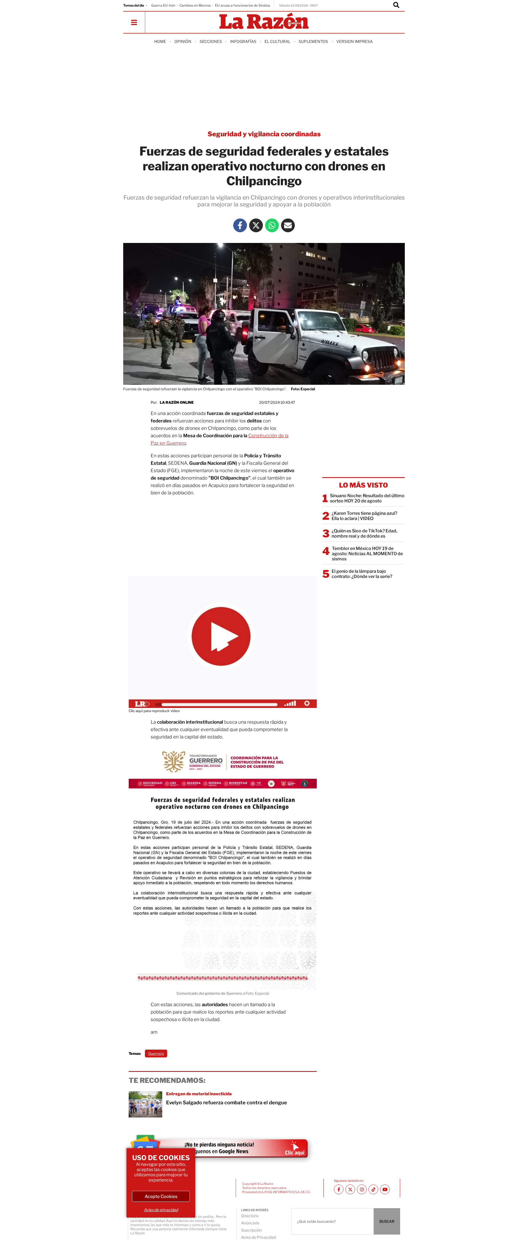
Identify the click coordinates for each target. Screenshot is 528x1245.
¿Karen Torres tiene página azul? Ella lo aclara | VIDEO (364, 516)
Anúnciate (250, 1223)
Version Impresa (354, 41)
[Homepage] (264, 21)
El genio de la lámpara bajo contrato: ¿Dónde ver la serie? (362, 574)
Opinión (182, 41)
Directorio (249, 1215)
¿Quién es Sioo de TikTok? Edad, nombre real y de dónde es (364, 533)
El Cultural (277, 41)
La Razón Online (177, 402)
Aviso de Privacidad (258, 1237)
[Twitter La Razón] (256, 225)
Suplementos (313, 41)
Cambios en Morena (195, 5)
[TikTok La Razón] (373, 1189)
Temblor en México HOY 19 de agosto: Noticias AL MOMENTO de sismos (367, 553)
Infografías (243, 41)
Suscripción (251, 1230)
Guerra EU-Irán (163, 5)
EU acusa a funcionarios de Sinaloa (242, 5)
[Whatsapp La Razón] (272, 225)
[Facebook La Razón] (240, 225)
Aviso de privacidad (161, 1209)
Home (160, 41)
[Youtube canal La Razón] (385, 1189)
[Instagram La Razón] (362, 1189)
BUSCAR (387, 1221)
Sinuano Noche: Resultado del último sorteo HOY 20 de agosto (367, 498)
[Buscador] (396, 5)
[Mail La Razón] (288, 225)
